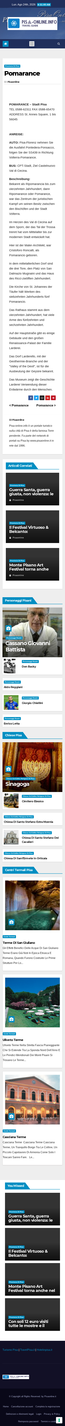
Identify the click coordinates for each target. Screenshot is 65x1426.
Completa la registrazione (48, 1406)
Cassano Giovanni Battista (28, 646)
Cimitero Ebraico (33, 801)
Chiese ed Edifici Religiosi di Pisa (20, 779)
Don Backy (29, 666)
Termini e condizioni (50, 1421)
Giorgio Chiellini (32, 703)
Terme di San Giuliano (19, 943)
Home (6, 1406)
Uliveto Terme (13, 1040)
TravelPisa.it (27, 1349)
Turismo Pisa (10, 1349)
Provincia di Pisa (12, 66)
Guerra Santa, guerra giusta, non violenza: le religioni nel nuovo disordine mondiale (31, 496)
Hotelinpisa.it (44, 1349)
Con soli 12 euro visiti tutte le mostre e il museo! (28, 1325)
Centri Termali (9, 937)
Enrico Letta (12, 723)
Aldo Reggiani (13, 687)
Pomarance (22, 73)
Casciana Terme (14, 1137)
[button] (58, 43)
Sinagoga (17, 784)
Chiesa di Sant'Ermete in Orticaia (25, 858)
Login (38, 1414)
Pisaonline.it (50, 1396)
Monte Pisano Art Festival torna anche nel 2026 (29, 569)
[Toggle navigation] (31, 43)
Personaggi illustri (14, 638)
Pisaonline (14, 81)
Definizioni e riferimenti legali (20, 1414)
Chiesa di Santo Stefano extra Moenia (28, 821)
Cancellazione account (22, 1406)
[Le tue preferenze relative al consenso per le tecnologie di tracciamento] (59, 1420)
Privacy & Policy (52, 1414)
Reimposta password (28, 1421)
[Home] (5, 44)
